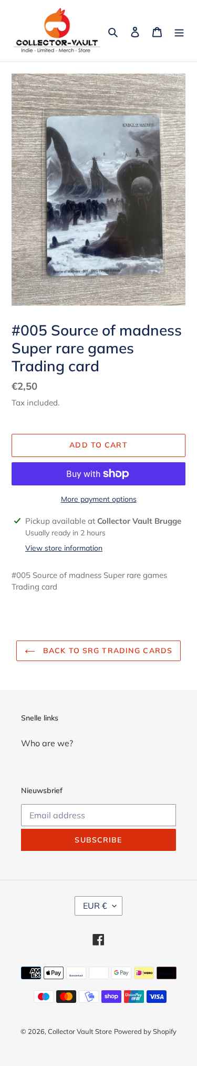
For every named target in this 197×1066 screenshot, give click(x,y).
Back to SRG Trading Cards (106, 650)
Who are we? (47, 743)
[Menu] (179, 31)
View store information (63, 548)
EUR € (95, 905)
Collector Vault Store (80, 1031)
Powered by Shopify (145, 1031)
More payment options (99, 499)
